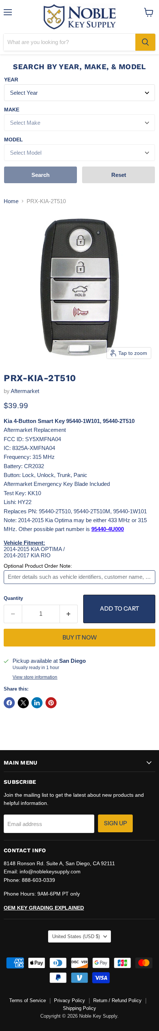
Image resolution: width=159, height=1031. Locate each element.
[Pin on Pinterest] (51, 702)
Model (13, 139)
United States (76, 936)
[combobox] (69, 42)
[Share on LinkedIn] (37, 702)
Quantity (13, 598)
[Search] (145, 42)
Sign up (115, 823)
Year (11, 80)
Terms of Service (27, 1000)
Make (11, 109)
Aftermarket (25, 391)
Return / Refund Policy (117, 1000)
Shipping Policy (79, 1008)
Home (11, 201)
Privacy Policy (69, 1000)
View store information (35, 677)
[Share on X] (23, 702)
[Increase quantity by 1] (69, 614)
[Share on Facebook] (9, 702)
